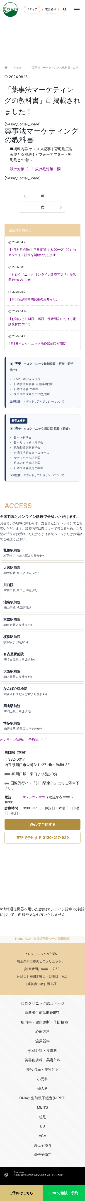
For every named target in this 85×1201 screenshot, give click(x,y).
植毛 (42, 1117)
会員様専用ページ (45, 938)
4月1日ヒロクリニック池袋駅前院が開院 (37, 343)
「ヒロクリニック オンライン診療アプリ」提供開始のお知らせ (42, 277)
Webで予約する (42, 824)
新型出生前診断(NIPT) (42, 1012)
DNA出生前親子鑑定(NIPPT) (42, 1098)
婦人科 (42, 1088)
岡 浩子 (16, 428)
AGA (28, 938)
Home (19, 938)
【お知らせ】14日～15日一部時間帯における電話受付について (42, 321)
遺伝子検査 (43, 1145)
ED (42, 1126)
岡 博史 (16, 364)
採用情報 (64, 938)
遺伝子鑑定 (43, 1154)
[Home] (6, 62)
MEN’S (42, 1107)
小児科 (42, 1079)
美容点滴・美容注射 (42, 1069)
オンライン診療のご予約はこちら (24, 739)
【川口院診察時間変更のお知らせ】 (33, 299)
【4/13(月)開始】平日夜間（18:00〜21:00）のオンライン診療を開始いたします (42, 252)
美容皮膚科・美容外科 (42, 1060)
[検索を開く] (65, 10)
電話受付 (50, 9)
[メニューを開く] (77, 10)
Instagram (5, 1173)
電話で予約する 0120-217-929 (42, 837)
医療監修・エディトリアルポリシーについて (37, 401)
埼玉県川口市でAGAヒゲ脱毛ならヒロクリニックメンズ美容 (38, 1175)
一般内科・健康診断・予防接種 (42, 1022)
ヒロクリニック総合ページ (42, 1003)
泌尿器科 (42, 1041)
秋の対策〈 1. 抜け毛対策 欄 (35, 169)
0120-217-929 (34, 797)
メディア (32, 9)
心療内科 (42, 1031)
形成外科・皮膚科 (42, 1050)
